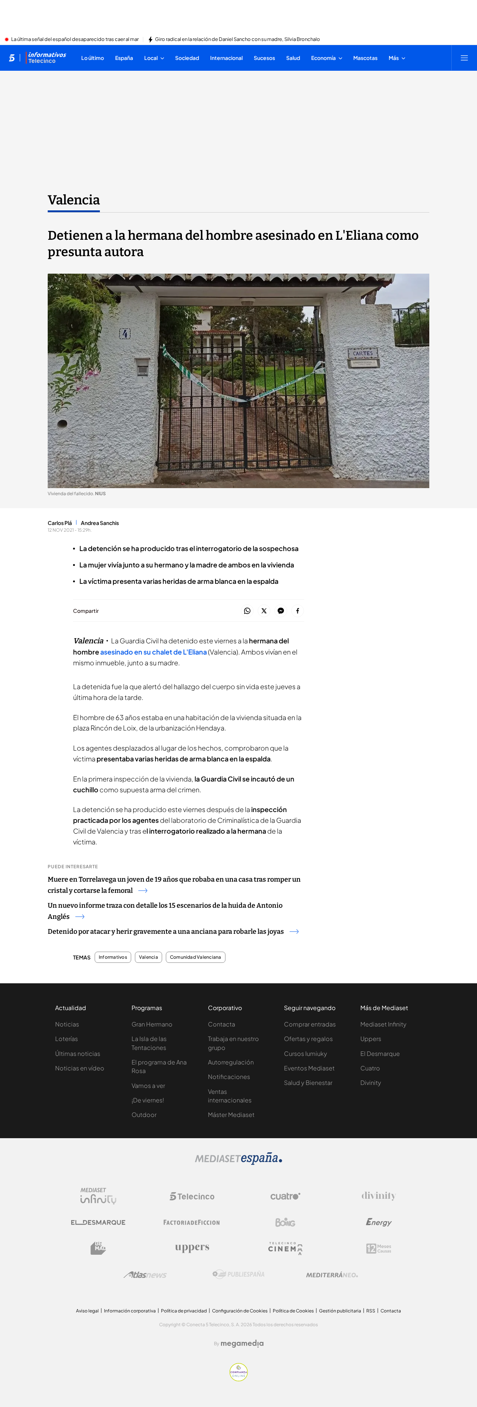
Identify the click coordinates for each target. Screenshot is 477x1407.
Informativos (113, 957)
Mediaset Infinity (383, 1024)
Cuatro (370, 1068)
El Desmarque (380, 1053)
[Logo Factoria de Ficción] (192, 1222)
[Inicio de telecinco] (12, 57)
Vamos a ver (148, 1085)
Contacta (221, 1024)
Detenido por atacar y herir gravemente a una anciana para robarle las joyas (166, 931)
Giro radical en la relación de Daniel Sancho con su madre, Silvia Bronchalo (237, 39)
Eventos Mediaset (309, 1068)
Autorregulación (231, 1062)
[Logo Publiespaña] (238, 1274)
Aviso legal (87, 1311)
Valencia (74, 200)
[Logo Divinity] (379, 1196)
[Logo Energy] (379, 1222)
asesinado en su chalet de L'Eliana (153, 651)
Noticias (67, 1024)
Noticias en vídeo (79, 1068)
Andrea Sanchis (100, 522)
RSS (370, 1311)
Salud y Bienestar (308, 1082)
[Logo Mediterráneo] (332, 1274)
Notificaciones (229, 1076)
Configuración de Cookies (240, 1311)
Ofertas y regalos (308, 1038)
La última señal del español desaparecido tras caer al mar (75, 39)
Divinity (370, 1082)
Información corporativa (130, 1311)
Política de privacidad (184, 1311)
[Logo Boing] (285, 1222)
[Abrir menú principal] (464, 57)
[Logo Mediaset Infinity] (98, 1196)
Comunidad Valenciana (195, 957)
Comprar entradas (310, 1024)
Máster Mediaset (231, 1114)
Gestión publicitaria (340, 1311)
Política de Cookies (293, 1311)
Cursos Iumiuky (305, 1053)
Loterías (66, 1038)
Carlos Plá (60, 522)
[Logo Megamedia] (242, 1344)
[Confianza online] (239, 1379)
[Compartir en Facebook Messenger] (280, 611)
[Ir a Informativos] (45, 57)
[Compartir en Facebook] (297, 611)
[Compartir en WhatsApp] (247, 611)
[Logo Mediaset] (238, 1163)
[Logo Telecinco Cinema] (285, 1248)
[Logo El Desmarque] (98, 1222)
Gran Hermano (152, 1024)
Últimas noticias (77, 1053)
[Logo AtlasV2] (145, 1274)
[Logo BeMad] (98, 1248)
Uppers (370, 1038)
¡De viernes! (148, 1100)
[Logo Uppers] (192, 1248)
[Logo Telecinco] (192, 1196)
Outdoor (144, 1114)
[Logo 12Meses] (378, 1249)
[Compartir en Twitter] (264, 611)
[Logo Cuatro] (285, 1196)
